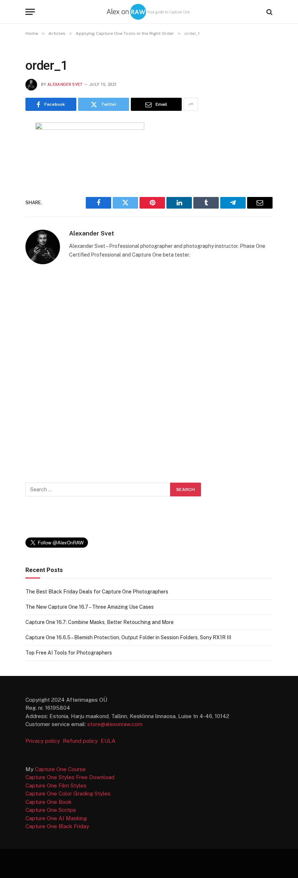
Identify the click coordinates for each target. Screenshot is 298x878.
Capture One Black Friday (57, 826)
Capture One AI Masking (56, 818)
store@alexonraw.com (114, 724)
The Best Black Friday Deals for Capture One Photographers (96, 592)
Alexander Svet (65, 84)
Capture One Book (48, 802)
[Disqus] (149, 371)
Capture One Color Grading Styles (67, 793)
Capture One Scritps (50, 810)
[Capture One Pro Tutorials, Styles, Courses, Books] (148, 12)
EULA (108, 741)
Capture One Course (60, 769)
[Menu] (30, 12)
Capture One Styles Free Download (69, 777)
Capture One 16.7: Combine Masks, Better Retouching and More (99, 622)
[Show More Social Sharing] (191, 104)
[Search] (269, 12)
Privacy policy (43, 741)
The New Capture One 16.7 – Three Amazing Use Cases (89, 607)
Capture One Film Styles (55, 785)
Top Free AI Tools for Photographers (68, 653)
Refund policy (82, 741)
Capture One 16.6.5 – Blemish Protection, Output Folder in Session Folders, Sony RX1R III (128, 637)
